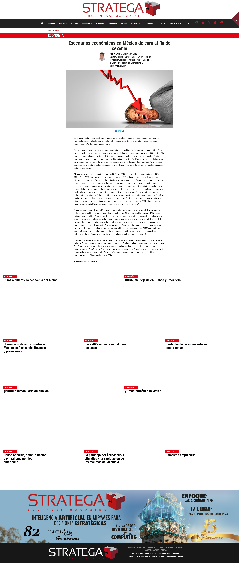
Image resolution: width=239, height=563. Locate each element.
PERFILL (189, 23)
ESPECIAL (74, 23)
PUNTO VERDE (136, 23)
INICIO (49, 30)
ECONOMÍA (113, 23)
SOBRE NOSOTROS (152, 550)
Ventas (164, 550)
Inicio (161, 547)
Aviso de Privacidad (136, 547)
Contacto (152, 547)
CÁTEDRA (124, 23)
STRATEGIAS (63, 23)
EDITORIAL (51, 23)
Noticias (169, 547)
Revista (179, 547)
